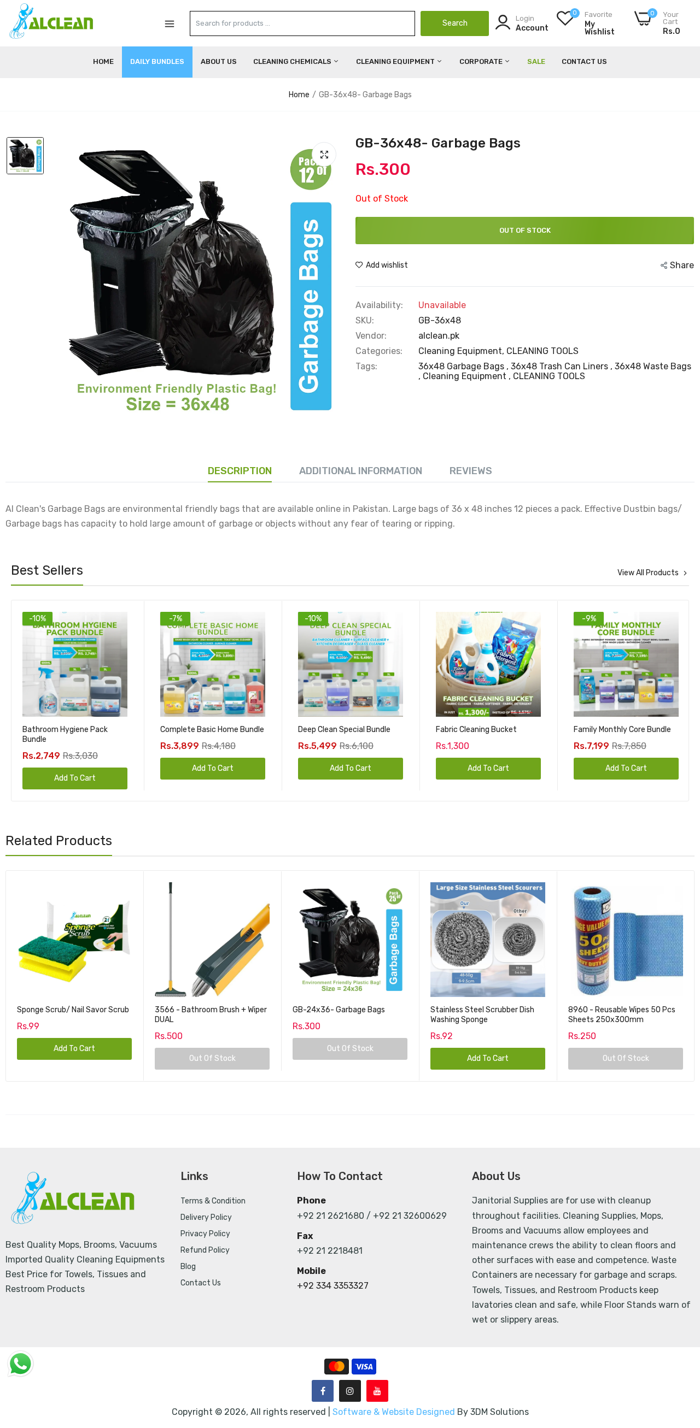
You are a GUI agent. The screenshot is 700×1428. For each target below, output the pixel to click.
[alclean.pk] (51, 23)
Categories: (378, 351)
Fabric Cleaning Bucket (338, 729)
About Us (219, 61)
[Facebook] (323, 1391)
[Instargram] (350, 1391)
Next (661, 701)
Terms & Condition (213, 1201)
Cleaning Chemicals (293, 61)
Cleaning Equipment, (462, 351)
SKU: (364, 321)
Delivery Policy (206, 1217)
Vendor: (371, 336)
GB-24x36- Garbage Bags (339, 1009)
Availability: (379, 305)
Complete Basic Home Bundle (74, 729)
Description (240, 471)
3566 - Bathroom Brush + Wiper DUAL (211, 1014)
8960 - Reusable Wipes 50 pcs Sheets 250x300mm (621, 1014)
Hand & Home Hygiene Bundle (625, 729)
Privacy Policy (205, 1233)
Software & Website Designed (394, 1412)
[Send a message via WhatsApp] (20, 1364)
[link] (117, 621)
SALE (536, 61)
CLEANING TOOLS (542, 351)
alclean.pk (438, 336)
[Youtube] (377, 1391)
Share (682, 265)
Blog (188, 1266)
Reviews (471, 471)
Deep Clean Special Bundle (206, 729)
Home (103, 61)
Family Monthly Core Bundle (484, 729)
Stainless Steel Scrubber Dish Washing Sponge (482, 1014)
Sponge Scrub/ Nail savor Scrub (73, 1009)
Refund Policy (205, 1250)
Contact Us (584, 61)
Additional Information (360, 471)
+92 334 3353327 (333, 1286)
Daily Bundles (157, 61)
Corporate (481, 61)
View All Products (648, 573)
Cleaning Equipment (396, 61)
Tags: (366, 366)
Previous (38, 701)
